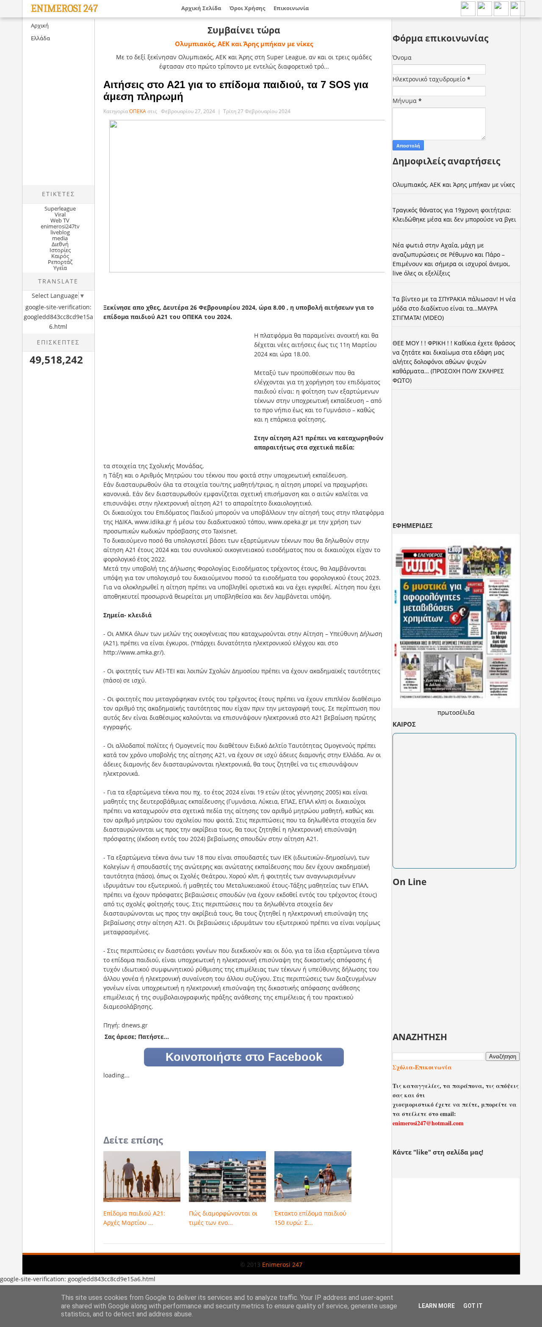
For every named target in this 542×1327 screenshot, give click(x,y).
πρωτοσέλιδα (456, 712)
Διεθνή (60, 244)
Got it (473, 1305)
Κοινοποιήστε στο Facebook (244, 1057)
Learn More (436, 1305)
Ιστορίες (60, 250)
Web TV (59, 220)
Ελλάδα (40, 38)
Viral (60, 214)
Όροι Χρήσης (247, 8)
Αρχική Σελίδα (201, 8)
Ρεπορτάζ (60, 262)
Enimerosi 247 (64, 8)
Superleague (60, 208)
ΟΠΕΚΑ (138, 111)
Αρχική (40, 25)
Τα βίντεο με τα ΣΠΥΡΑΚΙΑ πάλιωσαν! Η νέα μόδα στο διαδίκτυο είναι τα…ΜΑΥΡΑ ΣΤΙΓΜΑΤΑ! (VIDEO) (454, 308)
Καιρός (60, 256)
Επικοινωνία (291, 8)
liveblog (60, 232)
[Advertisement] (93, 121)
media (60, 238)
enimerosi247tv (60, 226)
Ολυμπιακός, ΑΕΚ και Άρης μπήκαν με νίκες (244, 43)
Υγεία (60, 268)
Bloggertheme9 (37, 1271)
